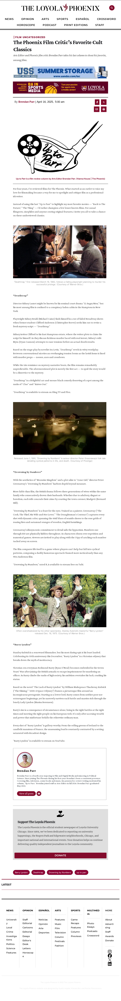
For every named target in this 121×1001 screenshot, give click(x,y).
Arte (41, 928)
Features (11, 952)
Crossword (93, 935)
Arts (58, 910)
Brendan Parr (26, 101)
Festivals (60, 941)
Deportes (44, 932)
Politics (10, 944)
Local (9, 927)
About (108, 919)
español (44, 910)
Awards (109, 936)
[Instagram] (110, 952)
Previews (76, 936)
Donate (109, 940)
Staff (107, 931)
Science (10, 948)
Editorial (27, 931)
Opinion (28, 910)
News (9, 910)
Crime (9, 931)
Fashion (59, 945)
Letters (27, 948)
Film (57, 928)
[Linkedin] (110, 964)
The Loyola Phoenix (48, 982)
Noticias (43, 919)
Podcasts (92, 931)
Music (58, 924)
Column (59, 937)
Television (60, 932)
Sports (75, 910)
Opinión (43, 924)
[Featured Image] (60, 144)
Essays (26, 936)
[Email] (39, 793)
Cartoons (28, 927)
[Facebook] (110, 956)
